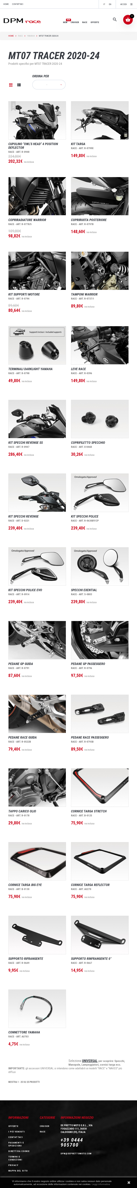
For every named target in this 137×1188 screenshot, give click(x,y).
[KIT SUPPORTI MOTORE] (37, 271)
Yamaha (31, 36)
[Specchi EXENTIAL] (100, 566)
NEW (65, 22)
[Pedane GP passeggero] (100, 640)
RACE (84, 22)
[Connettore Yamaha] (37, 1008)
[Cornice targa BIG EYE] (37, 861)
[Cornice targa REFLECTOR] (100, 861)
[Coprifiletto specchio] (100, 419)
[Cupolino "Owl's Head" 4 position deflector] (37, 120)
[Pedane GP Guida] (37, 640)
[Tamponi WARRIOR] (100, 271)
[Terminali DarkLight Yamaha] (37, 345)
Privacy (13, 1165)
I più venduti (16, 1131)
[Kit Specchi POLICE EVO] (37, 566)
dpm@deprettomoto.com (76, 1153)
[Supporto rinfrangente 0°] (100, 935)
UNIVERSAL (90, 1061)
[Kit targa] (100, 120)
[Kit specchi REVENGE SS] (37, 419)
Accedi (123, 4)
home (6, 4)
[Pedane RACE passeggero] (100, 714)
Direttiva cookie (19, 1151)
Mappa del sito (18, 1170)
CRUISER (75, 22)
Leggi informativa (101, 1184)
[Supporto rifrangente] (37, 935)
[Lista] (18, 85)
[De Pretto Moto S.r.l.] (27, 20)
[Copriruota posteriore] (100, 196)
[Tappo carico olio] (37, 787)
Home (11, 36)
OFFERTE (95, 22)
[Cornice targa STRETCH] (100, 787)
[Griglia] (10, 85)
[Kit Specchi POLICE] (100, 492)
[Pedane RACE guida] (37, 714)
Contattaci (17, 4)
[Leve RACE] (100, 345)
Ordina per (40, 76)
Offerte (13, 1126)
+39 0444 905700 (72, 1142)
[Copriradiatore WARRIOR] (37, 196)
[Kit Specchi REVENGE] (37, 492)
